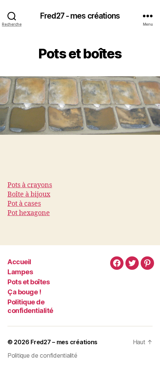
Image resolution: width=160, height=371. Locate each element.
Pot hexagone (28, 213)
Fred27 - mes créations (80, 16)
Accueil (19, 262)
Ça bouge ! (24, 292)
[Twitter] (132, 263)
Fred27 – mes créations (64, 342)
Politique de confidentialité (30, 306)
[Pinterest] (147, 263)
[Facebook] (117, 263)
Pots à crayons (29, 185)
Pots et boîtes (28, 282)
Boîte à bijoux (28, 194)
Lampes (20, 272)
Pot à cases (24, 203)
